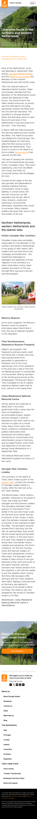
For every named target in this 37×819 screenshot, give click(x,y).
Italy (5, 730)
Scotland (7, 754)
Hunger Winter (22, 152)
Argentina (8, 759)
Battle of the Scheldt (19, 77)
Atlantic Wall (8, 482)
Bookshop (8, 701)
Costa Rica (8, 749)
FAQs (6, 711)
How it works (15, 3)
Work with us (9, 715)
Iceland (6, 744)
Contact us (8, 706)
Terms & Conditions (17, 796)
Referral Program (11, 783)
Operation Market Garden (20, 74)
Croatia (6, 740)
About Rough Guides (12, 696)
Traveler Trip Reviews (12, 773)
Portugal (7, 735)
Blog (5, 720)
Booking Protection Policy (14, 778)
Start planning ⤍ (17, 651)
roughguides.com (8, 42)
